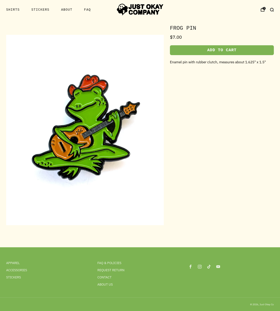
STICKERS (40, 10)
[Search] (272, 10)
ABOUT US (105, 284)
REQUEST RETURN (110, 270)
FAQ (87, 10)
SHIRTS (13, 10)
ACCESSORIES (16, 270)
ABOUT (66, 10)
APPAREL (13, 263)
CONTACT (104, 277)
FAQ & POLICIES (109, 263)
